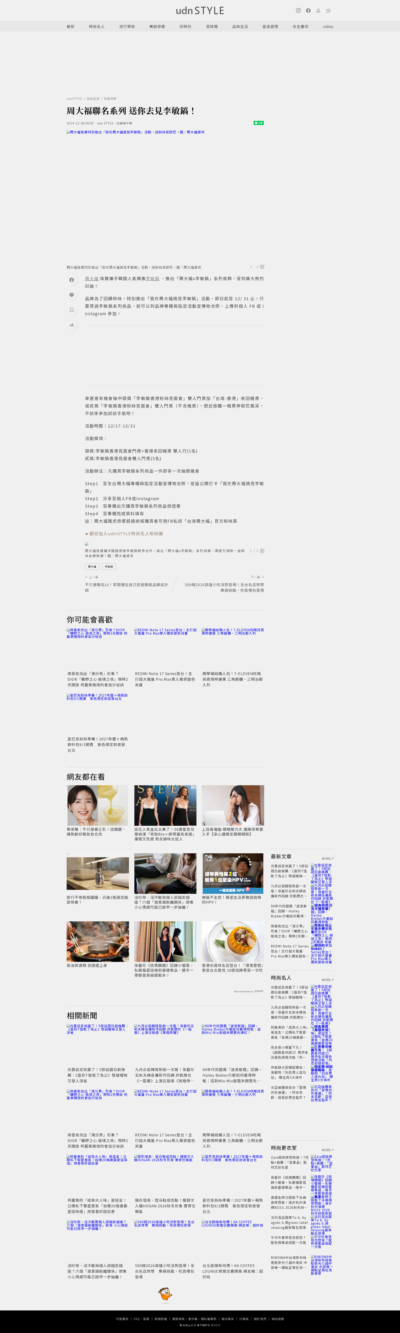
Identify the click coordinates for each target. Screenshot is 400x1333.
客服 (146, 1318)
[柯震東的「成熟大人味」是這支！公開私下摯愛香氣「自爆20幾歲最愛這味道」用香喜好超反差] (98, 1175)
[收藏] (72, 310)
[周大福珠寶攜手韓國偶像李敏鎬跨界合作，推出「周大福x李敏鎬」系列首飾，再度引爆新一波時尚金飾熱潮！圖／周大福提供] (174, 544)
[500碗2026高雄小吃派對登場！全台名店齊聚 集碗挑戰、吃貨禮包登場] (165, 1241)
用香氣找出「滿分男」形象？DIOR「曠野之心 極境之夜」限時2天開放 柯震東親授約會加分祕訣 (98, 679)
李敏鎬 (109, 566)
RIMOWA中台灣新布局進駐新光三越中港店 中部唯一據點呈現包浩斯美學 (289, 1265)
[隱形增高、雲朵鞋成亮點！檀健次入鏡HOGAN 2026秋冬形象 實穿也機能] (165, 1175)
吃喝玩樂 (110, 98)
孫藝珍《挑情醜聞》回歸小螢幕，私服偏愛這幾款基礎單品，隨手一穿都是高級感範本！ (164, 970)
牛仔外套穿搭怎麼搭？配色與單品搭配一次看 (288, 1240)
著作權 (193, 1318)
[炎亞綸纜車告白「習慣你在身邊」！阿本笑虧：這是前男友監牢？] (322, 1092)
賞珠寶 (212, 26)
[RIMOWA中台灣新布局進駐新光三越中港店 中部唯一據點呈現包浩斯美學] (322, 1262)
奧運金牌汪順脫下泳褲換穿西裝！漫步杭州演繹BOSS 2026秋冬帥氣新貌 (289, 1205)
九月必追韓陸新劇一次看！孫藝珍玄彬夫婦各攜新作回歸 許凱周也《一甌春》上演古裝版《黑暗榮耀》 (164, 1078)
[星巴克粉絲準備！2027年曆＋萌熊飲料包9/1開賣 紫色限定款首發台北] (98, 714)
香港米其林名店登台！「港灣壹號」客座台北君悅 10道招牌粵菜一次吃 (232, 968)
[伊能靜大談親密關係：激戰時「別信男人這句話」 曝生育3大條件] (322, 1072)
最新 (71, 26)
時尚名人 (97, 26)
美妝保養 (157, 26)
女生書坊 (301, 26)
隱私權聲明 (208, 1318)
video (328, 26)
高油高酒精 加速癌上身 (87, 965)
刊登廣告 (122, 1318)
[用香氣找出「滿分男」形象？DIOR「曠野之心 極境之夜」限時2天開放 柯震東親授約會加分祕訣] (98, 649)
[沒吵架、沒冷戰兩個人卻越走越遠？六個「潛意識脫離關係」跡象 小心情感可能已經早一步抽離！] (98, 1241)
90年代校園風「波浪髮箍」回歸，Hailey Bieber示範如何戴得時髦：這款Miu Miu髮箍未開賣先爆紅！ (232, 1078)
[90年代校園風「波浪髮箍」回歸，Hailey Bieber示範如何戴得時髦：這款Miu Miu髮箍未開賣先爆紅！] (233, 1045)
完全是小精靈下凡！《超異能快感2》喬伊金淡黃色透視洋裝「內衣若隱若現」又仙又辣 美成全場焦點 (289, 1057)
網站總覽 (278, 1318)
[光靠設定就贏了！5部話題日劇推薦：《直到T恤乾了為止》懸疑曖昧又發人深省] (98, 1045)
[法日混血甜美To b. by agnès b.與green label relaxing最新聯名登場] (322, 1222)
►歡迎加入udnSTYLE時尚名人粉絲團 (124, 533)
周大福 (92, 566)
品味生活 (240, 26)
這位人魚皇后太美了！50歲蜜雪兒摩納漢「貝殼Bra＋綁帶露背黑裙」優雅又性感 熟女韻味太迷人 (165, 834)
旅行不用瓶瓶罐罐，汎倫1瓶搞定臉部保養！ (97, 900)
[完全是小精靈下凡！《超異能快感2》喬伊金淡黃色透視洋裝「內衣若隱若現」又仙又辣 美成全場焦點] (322, 1052)
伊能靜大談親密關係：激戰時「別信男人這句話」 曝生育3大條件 (288, 1072)
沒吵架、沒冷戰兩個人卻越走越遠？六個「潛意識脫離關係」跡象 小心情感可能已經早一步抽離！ (164, 902)
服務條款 (178, 1318)
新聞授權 (161, 1318)
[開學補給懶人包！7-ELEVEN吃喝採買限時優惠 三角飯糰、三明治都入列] (233, 649)
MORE (326, 858)
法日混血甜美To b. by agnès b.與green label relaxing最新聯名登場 (289, 1222)
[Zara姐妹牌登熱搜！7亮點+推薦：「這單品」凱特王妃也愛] (322, 1162)
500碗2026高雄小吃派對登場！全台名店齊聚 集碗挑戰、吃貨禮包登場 (165, 1271)
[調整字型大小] (72, 325)
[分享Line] (72, 295)
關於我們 (260, 1318)
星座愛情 (270, 26)
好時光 (185, 26)
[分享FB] (72, 280)
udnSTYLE (74, 98)
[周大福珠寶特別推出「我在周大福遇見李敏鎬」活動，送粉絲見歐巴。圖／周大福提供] (165, 196)
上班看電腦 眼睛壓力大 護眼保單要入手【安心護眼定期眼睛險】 (232, 832)
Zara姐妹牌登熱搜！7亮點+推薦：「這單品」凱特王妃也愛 (290, 1162)
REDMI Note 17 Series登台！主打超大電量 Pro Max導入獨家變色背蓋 (165, 679)
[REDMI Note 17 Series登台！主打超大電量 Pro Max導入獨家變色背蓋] (165, 649)
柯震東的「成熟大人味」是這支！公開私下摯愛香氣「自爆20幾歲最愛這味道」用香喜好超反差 (98, 1205)
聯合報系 (228, 1318)
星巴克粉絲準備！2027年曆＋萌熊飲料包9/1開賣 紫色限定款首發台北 (98, 744)
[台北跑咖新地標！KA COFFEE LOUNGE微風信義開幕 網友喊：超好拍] (233, 1241)
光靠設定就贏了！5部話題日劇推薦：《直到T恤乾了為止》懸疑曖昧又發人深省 (98, 1075)
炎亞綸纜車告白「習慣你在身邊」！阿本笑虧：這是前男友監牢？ (288, 1092)
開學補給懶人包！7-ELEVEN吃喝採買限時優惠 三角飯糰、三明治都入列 (232, 679)
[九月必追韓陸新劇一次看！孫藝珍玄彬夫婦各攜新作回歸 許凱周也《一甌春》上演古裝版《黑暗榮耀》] (165, 1045)
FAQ (137, 1318)
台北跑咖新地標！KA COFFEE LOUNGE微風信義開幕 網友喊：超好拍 (232, 1271)
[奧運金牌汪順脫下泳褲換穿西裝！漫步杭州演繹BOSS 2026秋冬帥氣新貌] (322, 1202)
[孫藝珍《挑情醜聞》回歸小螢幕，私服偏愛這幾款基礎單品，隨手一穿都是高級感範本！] (322, 1182)
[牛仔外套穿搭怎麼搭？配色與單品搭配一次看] (322, 1242)
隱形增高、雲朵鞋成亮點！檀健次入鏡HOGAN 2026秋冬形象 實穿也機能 (165, 1205)
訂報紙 (244, 1318)
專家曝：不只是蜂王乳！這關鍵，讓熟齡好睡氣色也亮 (96, 832)
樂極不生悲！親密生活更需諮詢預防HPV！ (231, 900)
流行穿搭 (127, 26)
